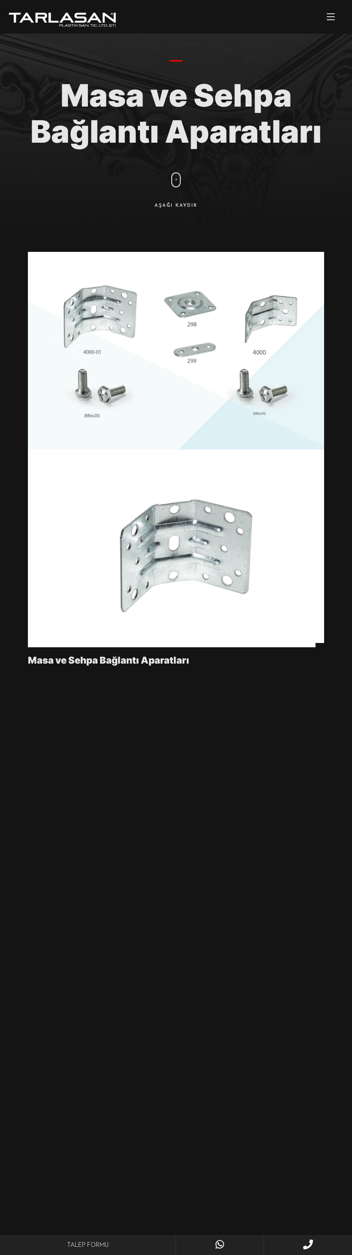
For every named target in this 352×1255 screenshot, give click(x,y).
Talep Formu (88, 1245)
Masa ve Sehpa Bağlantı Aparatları (108, 660)
